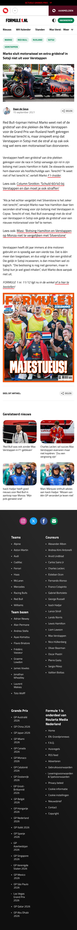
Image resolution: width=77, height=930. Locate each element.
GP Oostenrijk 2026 (21, 778)
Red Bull (22, 40)
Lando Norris (55, 617)
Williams (18, 605)
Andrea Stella (21, 631)
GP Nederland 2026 (21, 819)
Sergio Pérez (55, 666)
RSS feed (53, 755)
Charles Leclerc (56, 568)
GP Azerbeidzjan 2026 (21, 846)
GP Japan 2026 (22, 733)
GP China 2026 (22, 726)
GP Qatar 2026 (22, 906)
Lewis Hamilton (56, 623)
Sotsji (51, 40)
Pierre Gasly (54, 660)
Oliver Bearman (56, 648)
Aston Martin (21, 550)
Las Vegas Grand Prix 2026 (19, 897)
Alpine (17, 544)
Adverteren (54, 761)
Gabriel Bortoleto (57, 593)
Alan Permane (21, 625)
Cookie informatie (57, 789)
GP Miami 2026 (19, 740)
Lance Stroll (54, 611)
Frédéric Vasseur (18, 651)
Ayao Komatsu (22, 637)
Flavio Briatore (22, 643)
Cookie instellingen (58, 795)
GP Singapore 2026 (21, 857)
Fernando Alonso (57, 580)
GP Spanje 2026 (19, 835)
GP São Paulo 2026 (21, 886)
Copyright (53, 813)
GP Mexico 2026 (19, 876)
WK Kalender (23, 30)
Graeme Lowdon (18, 660)
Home (51, 730)
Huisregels (54, 749)
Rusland (37, 40)
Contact (52, 807)
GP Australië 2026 (20, 719)
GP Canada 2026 (20, 750)
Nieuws (7, 30)
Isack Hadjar (55, 605)
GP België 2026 (19, 801)
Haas (16, 574)
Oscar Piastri (55, 654)
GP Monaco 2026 (20, 759)
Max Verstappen (58, 30)
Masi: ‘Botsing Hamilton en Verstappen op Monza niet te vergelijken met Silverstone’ (37, 233)
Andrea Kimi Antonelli (60, 550)
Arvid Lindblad (56, 556)
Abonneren (66, 20)
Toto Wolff (19, 693)
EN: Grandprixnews (58, 737)
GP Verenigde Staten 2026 (20, 867)
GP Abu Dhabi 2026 (21, 914)
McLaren (18, 580)
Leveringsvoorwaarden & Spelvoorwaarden (60, 775)
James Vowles (21, 668)
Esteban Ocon (55, 574)
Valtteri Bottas (56, 672)
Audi (16, 556)
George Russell (56, 599)
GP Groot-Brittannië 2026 (18, 790)
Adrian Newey (21, 618)
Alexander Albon (57, 544)
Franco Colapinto (57, 587)
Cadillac (18, 562)
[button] (63, 11)
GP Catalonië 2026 (21, 769)
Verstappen (11, 47)
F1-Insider (54, 175)
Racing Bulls (20, 593)
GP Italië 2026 (21, 827)
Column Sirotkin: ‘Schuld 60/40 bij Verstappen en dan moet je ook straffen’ (33, 186)
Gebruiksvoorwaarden (60, 767)
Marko (8, 40)
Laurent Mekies (18, 685)
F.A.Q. (51, 743)
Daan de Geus (20, 109)
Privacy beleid (55, 783)
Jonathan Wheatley (19, 676)
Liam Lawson (55, 629)
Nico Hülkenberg (57, 642)
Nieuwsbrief (54, 801)
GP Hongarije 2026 (21, 810)
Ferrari (17, 568)
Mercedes (19, 587)
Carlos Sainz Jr (56, 562)
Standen (40, 30)
